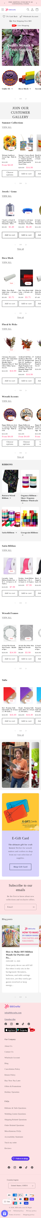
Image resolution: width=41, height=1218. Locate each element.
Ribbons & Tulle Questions (15, 1108)
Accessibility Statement (14, 1137)
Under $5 (6, 89)
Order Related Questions (14, 1125)
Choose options (9, 173)
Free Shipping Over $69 (22, 21)
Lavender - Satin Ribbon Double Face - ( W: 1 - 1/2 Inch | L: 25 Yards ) (9, 581)
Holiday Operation (12, 1092)
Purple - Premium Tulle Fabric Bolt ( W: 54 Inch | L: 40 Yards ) (26, 709)
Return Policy (10, 1075)
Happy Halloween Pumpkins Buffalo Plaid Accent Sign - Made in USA (26, 427)
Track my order (11, 1143)
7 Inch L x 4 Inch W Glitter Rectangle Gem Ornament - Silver (9, 221)
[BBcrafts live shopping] (31, 1031)
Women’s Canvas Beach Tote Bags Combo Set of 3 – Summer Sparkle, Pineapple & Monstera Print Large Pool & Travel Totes (26, 159)
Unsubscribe (10, 1019)
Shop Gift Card (20, 867)
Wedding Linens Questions (15, 1114)
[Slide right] (25, 98)
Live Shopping (23, 25)
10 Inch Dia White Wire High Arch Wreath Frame (26, 647)
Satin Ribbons (8, 533)
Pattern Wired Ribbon (8, 496)
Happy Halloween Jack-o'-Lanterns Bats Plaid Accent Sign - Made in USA (9, 427)
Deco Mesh (23, 89)
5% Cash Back (12, 16)
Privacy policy (31, 1211)
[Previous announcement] (4, 3)
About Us (8, 1046)
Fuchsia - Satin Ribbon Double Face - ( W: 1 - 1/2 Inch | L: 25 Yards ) (26, 580)
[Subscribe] (33, 907)
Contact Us (9, 1052)
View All (7, 127)
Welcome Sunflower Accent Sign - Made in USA (9, 157)
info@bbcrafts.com (13, 1013)
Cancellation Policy (12, 1069)
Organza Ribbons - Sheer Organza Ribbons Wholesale (29, 498)
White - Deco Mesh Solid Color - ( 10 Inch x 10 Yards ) (10, 292)
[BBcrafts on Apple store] (10, 1031)
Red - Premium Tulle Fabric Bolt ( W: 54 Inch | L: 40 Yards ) (10, 709)
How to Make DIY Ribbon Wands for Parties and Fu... (19, 954)
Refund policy (19, 1211)
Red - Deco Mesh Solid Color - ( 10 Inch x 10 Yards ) (26, 292)
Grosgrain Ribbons (29, 533)
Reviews (8, 1148)
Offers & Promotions (13, 1086)
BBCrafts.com (20, 1207)
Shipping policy (29, 1214)
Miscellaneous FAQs (13, 1131)
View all (20, 249)
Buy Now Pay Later (12, 1081)
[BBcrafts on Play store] (22, 1031)
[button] (28, 10)
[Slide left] (15, 98)
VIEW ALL (7, 196)
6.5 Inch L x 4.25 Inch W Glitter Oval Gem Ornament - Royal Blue (26, 221)
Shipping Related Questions (16, 1120)
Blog (6, 1063)
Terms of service (14, 1214)
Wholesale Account (30, 16)
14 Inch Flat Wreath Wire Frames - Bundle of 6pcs (9, 647)
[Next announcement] (36, 3)
